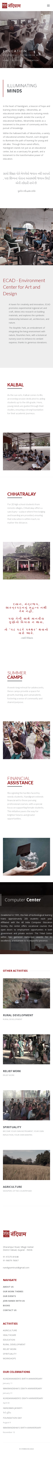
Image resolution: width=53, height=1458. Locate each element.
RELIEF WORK (12, 1071)
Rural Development (12, 1019)
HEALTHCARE (9, 1335)
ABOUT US (8, 1286)
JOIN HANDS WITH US (14, 1300)
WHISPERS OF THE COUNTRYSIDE (17, 1191)
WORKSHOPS (9, 1358)
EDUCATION (9, 1339)
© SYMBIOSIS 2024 (26, 1449)
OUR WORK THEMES (13, 1291)
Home (6, 60)
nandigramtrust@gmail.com (16, 1267)
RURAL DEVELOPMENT (18, 1015)
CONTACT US (9, 1310)
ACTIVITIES (17, 60)
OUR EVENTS (9, 1296)
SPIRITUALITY (12, 1127)
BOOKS (6, 1305)
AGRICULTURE (12, 1187)
